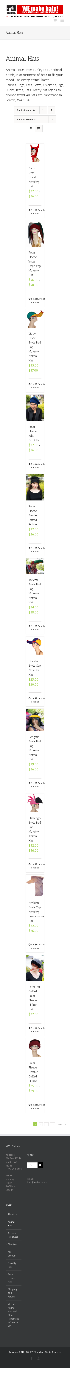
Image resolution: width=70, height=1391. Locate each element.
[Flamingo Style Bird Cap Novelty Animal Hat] (35, 802)
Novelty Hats (12, 1265)
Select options (33, 212)
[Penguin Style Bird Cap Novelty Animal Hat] (35, 720)
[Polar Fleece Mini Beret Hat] (35, 408)
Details (39, 210)
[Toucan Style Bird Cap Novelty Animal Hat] (35, 566)
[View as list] (38, 128)
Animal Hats (11, 1223)
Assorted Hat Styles (13, 1235)
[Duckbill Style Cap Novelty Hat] (35, 645)
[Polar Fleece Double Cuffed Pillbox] (35, 1047)
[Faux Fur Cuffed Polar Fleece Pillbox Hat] (35, 968)
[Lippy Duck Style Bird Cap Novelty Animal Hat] (35, 318)
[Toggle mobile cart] (55, 20)
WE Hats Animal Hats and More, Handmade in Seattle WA (13, 1315)
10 (52, 1124)
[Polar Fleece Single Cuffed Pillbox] (35, 487)
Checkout (13, 1244)
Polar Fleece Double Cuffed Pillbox (33, 1072)
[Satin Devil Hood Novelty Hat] (35, 153)
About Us (12, 1214)
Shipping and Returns (12, 1293)
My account (12, 1253)
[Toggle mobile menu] (62, 20)
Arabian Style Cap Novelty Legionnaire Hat (36, 912)
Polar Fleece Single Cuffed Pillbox (33, 515)
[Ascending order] (51, 110)
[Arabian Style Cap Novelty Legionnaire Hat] (35, 886)
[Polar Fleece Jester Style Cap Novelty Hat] (35, 233)
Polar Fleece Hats (11, 1278)
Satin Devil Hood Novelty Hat (34, 177)
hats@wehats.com (37, 1182)
